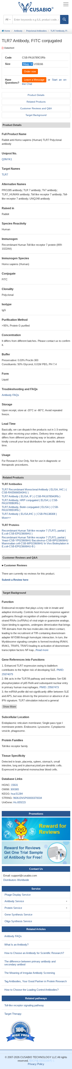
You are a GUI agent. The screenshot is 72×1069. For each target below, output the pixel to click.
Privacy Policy (36, 1064)
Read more (42, 649)
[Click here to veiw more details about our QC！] (21, 1031)
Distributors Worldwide (15, 879)
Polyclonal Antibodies (36, 31)
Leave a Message (34, 79)
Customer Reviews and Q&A (36, 108)
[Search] (64, 19)
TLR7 (5, 174)
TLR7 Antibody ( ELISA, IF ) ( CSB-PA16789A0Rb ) (31, 496)
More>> (6, 517)
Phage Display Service (18, 894)
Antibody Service (14, 901)
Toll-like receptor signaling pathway (24, 1005)
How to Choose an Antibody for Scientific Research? (34, 952)
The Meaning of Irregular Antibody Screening (29, 972)
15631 (14, 784)
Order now (30, 71)
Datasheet (9, 48)
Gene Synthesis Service (18, 914)
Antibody (18, 31)
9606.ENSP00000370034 (27, 797)
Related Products (36, 101)
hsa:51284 (17, 793)
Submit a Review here (15, 579)
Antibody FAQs (10, 394)
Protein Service (13, 907)
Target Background (36, 115)
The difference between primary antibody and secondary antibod (30, 963)
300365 (14, 789)
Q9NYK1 (7, 159)
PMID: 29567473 (49, 687)
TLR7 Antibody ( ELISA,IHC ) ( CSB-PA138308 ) (29, 513)
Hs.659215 (19, 802)
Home (7, 31)
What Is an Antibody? (16, 944)
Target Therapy (12, 1013)
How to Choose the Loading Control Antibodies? (31, 989)
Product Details (36, 95)
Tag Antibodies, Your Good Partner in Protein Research (35, 981)
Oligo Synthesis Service (18, 921)
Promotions (36, 813)
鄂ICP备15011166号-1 (41, 1060)
